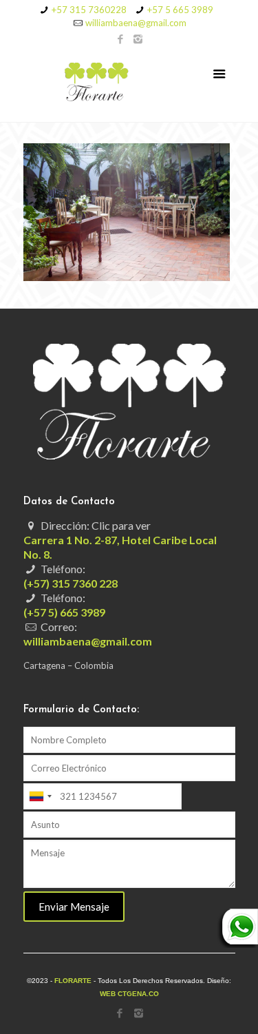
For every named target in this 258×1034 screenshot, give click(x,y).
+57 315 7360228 (89, 9)
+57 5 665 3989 (180, 9)
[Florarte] (129, 84)
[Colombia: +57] (40, 796)
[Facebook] (120, 38)
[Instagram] (138, 38)
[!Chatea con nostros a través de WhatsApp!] (237, 944)
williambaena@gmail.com (135, 22)
